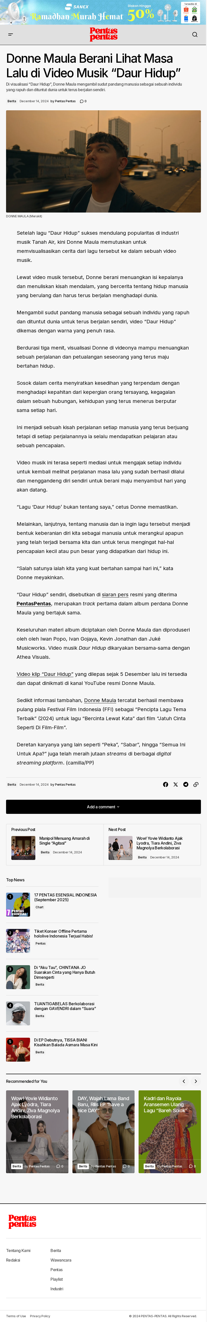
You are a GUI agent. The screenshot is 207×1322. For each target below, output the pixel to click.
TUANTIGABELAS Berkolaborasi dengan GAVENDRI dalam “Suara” (65, 1006)
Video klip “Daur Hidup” (45, 674)
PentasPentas (34, 604)
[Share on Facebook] (166, 785)
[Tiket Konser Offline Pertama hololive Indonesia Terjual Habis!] (18, 941)
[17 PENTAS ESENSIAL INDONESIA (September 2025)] (18, 905)
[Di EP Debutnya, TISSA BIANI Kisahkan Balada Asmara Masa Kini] (18, 1050)
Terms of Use (16, 1316)
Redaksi (13, 1260)
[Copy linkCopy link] (196, 785)
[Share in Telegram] (186, 785)
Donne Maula (100, 700)
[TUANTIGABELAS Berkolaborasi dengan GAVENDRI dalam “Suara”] (18, 1013)
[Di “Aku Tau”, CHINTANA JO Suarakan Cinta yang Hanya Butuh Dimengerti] (18, 977)
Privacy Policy (40, 1316)
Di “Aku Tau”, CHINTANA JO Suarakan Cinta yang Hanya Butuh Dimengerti (64, 972)
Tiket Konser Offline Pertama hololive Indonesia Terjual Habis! (63, 933)
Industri (56, 1288)
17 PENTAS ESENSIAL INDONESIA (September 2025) (65, 897)
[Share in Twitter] (176, 785)
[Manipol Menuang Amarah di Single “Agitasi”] (55, 844)
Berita (12, 101)
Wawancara (60, 1260)
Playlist (56, 1279)
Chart (39, 907)
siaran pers (115, 595)
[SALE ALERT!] (103, 12)
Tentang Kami (18, 1250)
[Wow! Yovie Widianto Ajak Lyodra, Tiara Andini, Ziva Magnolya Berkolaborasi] (152, 844)
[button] (11, 35)
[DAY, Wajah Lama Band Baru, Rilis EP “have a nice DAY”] (103, 1131)
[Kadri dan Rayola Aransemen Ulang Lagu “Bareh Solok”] (170, 1131)
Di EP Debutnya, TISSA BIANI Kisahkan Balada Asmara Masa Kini (66, 1042)
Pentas (41, 943)
